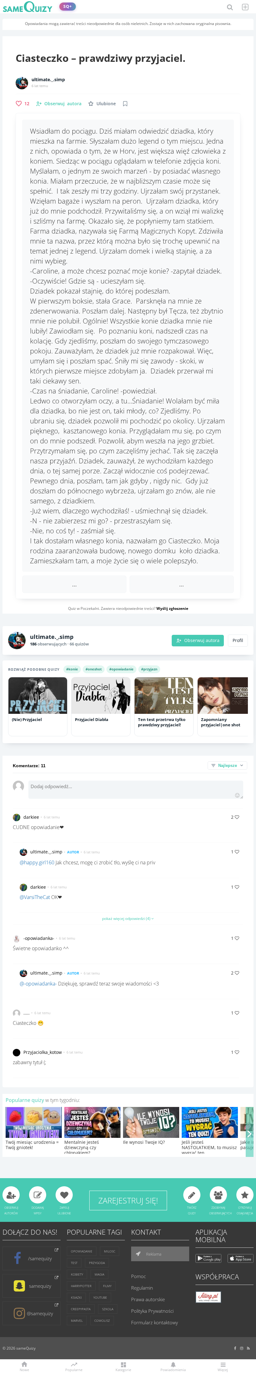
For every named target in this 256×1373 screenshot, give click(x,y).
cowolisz (102, 1320)
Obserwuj (62, 103)
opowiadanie (81, 1251)
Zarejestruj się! (128, 1200)
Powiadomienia (173, 1369)
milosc (109, 1251)
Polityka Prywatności (152, 1311)
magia (99, 1274)
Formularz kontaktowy (154, 1322)
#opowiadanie (121, 669)
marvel (77, 1320)
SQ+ (67, 6)
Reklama (153, 1254)
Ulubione (106, 103)
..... (26, 1013)
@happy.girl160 (37, 862)
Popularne (73, 1369)
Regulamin (142, 1288)
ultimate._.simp (48, 79)
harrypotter (81, 1286)
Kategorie (123, 1369)
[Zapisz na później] (125, 104)
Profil (238, 640)
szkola (107, 1309)
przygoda (97, 1263)
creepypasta (81, 1309)
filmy (107, 1286)
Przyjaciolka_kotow (42, 1052)
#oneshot (94, 669)
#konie (72, 669)
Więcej (223, 1369)
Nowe (24, 1369)
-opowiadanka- (38, 938)
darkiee (31, 817)
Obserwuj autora (201, 640)
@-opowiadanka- (38, 983)
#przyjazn (149, 669)
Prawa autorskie (148, 1299)
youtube (100, 1297)
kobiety (77, 1274)
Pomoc (138, 1276)
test (74, 1263)
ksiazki (76, 1297)
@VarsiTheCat (35, 897)
